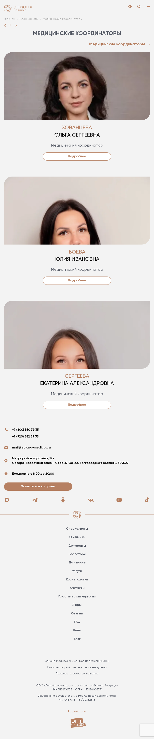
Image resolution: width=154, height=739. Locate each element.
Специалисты (77, 528)
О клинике (77, 537)
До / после (77, 562)
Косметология (77, 579)
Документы (77, 545)
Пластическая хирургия (77, 596)
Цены (77, 630)
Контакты (77, 588)
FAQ (77, 622)
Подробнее (77, 156)
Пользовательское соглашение (77, 673)
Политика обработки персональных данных (77, 667)
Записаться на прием (38, 486)
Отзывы (77, 613)
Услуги (77, 571)
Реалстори (77, 554)
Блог (77, 639)
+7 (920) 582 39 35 (25, 436)
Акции (77, 605)
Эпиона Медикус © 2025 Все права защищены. (77, 661)
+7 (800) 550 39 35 (25, 429)
